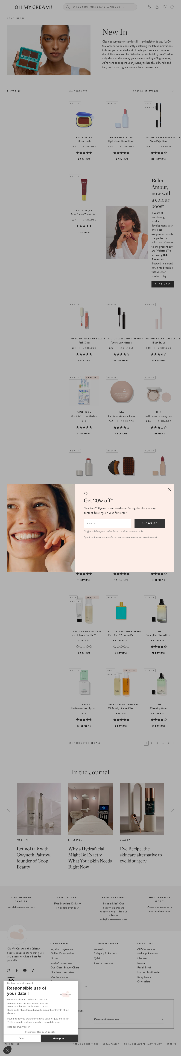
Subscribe (149, 523)
